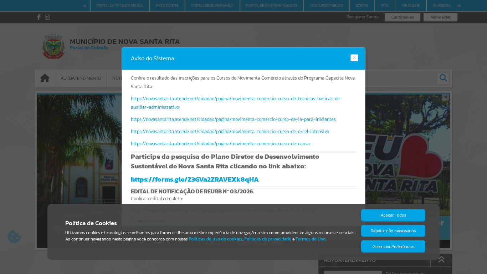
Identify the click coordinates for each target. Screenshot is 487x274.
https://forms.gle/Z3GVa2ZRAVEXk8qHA (195, 179)
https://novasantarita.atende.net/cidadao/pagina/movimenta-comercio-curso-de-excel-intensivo (230, 131)
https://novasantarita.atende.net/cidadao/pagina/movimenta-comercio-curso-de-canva (220, 143)
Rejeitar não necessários (393, 231)
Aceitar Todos (393, 215)
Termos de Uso (310, 239)
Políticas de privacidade (267, 239)
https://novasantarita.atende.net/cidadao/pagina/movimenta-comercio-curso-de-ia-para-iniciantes (233, 119)
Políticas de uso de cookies (215, 239)
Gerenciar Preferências (393, 246)
